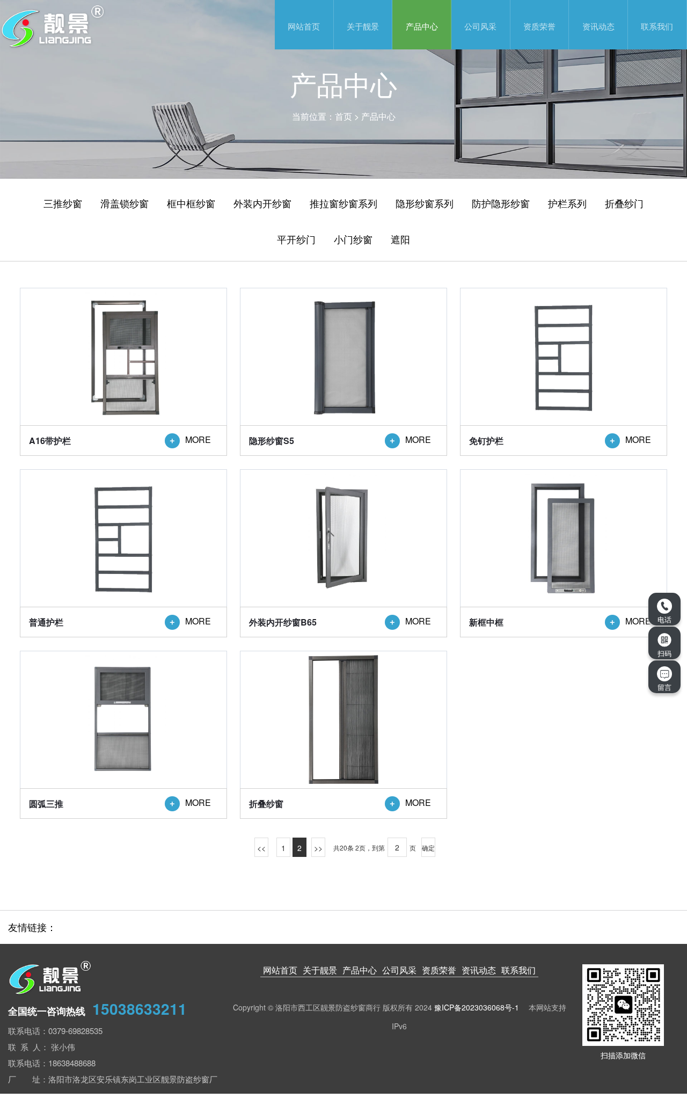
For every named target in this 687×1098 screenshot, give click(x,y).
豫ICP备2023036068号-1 (476, 1007)
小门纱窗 (353, 239)
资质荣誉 (539, 26)
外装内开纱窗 (262, 203)
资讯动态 (598, 26)
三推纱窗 (62, 203)
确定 (428, 847)
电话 (664, 619)
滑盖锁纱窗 (124, 203)
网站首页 (304, 26)
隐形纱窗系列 (425, 203)
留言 (664, 687)
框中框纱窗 (191, 203)
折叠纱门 (624, 203)
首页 (343, 116)
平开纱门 (296, 239)
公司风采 (480, 26)
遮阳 (400, 239)
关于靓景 (363, 26)
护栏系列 (567, 203)
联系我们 (657, 26)
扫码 (664, 653)
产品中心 (422, 26)
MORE (189, 440)
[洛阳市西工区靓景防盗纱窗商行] (130, 26)
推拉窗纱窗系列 (343, 203)
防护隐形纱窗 (501, 203)
